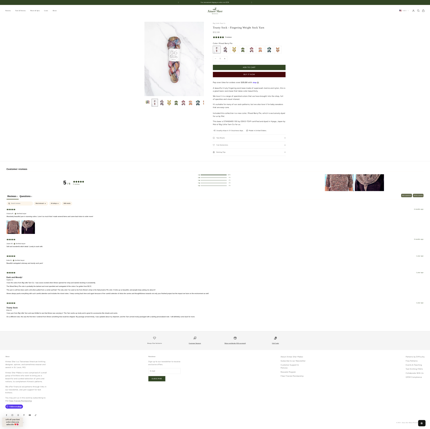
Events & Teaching (414, 365)
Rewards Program (288, 372)
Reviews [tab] (12, 196)
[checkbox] (67, 203)
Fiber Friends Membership (20, 401)
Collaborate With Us (414, 373)
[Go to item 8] (198, 103)
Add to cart (249, 67)
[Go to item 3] (162, 103)
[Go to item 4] (169, 103)
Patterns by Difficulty (415, 357)
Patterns (8, 10)
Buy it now (249, 74)
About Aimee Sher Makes (292, 357)
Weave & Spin (35, 10)
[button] (214, 175)
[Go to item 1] (147, 102)
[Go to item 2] (155, 103)
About (55, 10)
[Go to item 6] (183, 103)
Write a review (418, 195)
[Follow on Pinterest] (24, 415)
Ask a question (406, 195)
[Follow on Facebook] (6, 415)
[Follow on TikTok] (35, 415)
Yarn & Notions (20, 10)
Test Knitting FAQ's (414, 369)
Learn (46, 10)
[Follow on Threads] (18, 415)
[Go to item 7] (190, 103)
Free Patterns (411, 361)
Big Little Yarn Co (219, 23)
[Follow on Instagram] (12, 415)
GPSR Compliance (414, 377)
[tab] (26, 196)
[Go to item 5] (176, 103)
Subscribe (157, 379)
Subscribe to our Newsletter (293, 361)
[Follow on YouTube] (30, 415)
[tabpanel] (215, 261)
